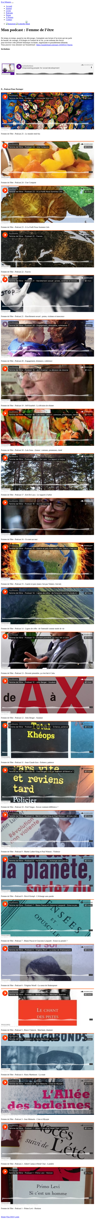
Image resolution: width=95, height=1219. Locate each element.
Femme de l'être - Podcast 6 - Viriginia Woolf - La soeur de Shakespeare (30, 981)
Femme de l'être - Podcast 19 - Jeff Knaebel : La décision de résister (29, 402)
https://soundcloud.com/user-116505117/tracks (54, 45)
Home (3, 1217)
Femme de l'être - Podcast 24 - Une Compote (22, 179)
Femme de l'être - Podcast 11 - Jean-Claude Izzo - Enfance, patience (29, 758)
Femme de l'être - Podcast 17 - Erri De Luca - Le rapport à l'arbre (27, 491)
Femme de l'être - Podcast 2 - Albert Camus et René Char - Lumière (28, 1160)
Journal (9, 8)
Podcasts (9, 13)
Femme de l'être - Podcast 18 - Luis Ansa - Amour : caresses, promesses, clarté (32, 446)
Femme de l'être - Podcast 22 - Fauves (20, 268)
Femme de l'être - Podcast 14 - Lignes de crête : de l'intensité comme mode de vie (32, 625)
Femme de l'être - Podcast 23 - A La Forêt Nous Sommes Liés (27, 223)
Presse (8, 15)
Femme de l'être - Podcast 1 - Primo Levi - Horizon (23, 1204)
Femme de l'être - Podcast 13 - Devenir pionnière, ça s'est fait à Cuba (29, 669)
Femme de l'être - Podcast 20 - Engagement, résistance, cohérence (28, 357)
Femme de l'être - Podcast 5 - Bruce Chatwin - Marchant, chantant (28, 1026)
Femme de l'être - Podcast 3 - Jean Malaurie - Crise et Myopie (27, 1115)
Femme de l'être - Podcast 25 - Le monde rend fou (23, 130)
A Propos (9, 17)
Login (16, 1217)
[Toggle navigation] (12, 2)
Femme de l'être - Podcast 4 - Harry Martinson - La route (25, 1071)
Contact (9, 20)
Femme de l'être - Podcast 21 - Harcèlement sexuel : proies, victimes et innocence (32, 312)
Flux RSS (10, 1217)
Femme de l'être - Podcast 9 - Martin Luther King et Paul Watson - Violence (30, 848)
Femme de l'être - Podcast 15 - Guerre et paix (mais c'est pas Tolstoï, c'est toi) (31, 580)
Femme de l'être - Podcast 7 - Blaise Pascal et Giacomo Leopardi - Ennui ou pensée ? (34, 937)
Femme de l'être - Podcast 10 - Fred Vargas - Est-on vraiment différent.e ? (30, 803)
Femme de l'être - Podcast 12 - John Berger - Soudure (24, 714)
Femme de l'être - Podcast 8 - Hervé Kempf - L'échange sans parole (28, 892)
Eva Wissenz (6, 2)
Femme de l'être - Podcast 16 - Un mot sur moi (22, 535)
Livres (8, 11)
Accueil (9, 6)
